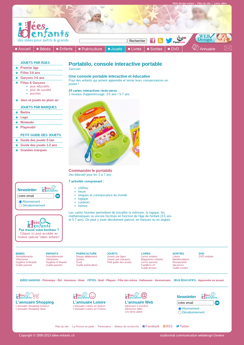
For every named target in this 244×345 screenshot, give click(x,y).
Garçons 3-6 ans (32, 78)
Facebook (152, 326)
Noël (101, 280)
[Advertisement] (39, 167)
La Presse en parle (83, 326)
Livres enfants (149, 256)
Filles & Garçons (32, 83)
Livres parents (149, 262)
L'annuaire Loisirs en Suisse (89, 306)
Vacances (178, 265)
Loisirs (176, 256)
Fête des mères (127, 280)
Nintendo (27, 122)
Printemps (48, 280)
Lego (24, 117)
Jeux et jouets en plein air (39, 100)
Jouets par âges (116, 256)
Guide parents (24, 265)
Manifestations (181, 259)
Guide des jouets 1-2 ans (38, 145)
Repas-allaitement (86, 256)
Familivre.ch (148, 265)
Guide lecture (149, 267)
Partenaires (104, 326)
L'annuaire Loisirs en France (89, 308)
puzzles (35, 93)
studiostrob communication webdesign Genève (192, 335)
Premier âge (29, 68)
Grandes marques (33, 150)
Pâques (111, 280)
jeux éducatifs (39, 86)
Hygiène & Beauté (26, 262)
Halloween (145, 280)
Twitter (184, 326)
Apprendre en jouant (211, 280)
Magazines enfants (152, 259)
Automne (70, 280)
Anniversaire (163, 280)
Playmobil (28, 127)
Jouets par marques (118, 259)
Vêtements (22, 259)
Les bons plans (133, 311)
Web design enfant (183, 3)
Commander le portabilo (90, 171)
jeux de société (40, 90)
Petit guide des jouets (119, 262)
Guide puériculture (86, 265)
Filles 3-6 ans (30, 73)
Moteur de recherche (127, 326)
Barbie (25, 112)
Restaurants (180, 262)
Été (60, 280)
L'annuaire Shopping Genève (32, 306)
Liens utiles (220, 3)
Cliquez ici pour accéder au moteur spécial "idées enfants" (39, 235)
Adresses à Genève (136, 306)
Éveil (79, 262)
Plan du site (204, 3)
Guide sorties (180, 267)
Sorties (80, 259)
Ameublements (24, 256)
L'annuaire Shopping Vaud (31, 308)
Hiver (81, 280)
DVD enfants (206, 256)
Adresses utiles (134, 308)
